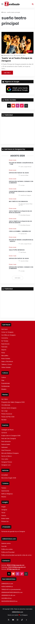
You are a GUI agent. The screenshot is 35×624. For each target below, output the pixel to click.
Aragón (3, 506)
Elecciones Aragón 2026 (8, 478)
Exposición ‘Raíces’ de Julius (19, 173)
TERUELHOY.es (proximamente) (11, 589)
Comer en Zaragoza (7, 332)
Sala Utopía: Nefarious (17, 250)
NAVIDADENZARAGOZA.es (9, 601)
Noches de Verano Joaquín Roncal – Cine (21, 163)
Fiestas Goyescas (6, 414)
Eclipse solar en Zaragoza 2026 (10, 435)
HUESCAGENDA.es (7, 586)
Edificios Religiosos (7, 494)
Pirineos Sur (5, 521)
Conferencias (5, 386)
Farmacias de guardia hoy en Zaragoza (13, 531)
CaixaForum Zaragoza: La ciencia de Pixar (20, 192)
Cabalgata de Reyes (7, 429)
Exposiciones (5, 383)
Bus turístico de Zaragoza (18, 201)
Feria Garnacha (6, 441)
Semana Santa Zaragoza (8, 408)
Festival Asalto (5, 444)
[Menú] (2, 5)
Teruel (3, 512)
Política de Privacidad (7, 552)
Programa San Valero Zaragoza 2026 (13, 402)
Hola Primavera (6, 450)
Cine (2, 380)
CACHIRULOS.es (6, 598)
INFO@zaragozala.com (13, 569)
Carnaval (4, 432)
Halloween (4, 447)
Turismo (3, 488)
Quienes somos (6, 543)
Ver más (17, 278)
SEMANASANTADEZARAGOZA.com (11, 592)
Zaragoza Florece (6, 462)
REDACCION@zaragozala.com (15, 565)
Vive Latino (4, 459)
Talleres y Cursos (6, 364)
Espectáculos (5, 344)
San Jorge (4, 411)
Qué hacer (4, 329)
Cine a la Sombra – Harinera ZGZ (20, 231)
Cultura (3, 377)
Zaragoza (4, 509)
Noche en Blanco (6, 456)
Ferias (3, 352)
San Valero (4, 399)
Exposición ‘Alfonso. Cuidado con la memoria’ (21, 182)
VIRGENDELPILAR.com (8, 595)
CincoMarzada (5, 405)
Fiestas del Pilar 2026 (7, 416)
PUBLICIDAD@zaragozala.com (17, 567)
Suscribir (4, 546)
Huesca (3, 515)
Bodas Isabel (5, 518)
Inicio (4, 12)
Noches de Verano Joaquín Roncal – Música (21, 240)
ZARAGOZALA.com (8, 55)
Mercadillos (4, 355)
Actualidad (4, 475)
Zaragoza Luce (5, 465)
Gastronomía (5, 491)
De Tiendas (4, 341)
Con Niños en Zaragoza (8, 335)
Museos (3, 389)
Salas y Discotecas (7, 361)
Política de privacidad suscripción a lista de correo (16, 555)
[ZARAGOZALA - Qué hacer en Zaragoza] (12, 4)
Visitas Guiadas (6, 367)
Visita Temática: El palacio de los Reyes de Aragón (20, 212)
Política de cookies (7, 549)
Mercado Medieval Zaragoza (10, 453)
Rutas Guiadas (5, 358)
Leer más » (7, 72)
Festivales (4, 347)
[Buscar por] (33, 5)
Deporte (3, 349)
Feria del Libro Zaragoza (8, 438)
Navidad (3, 419)
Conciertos (4, 338)
